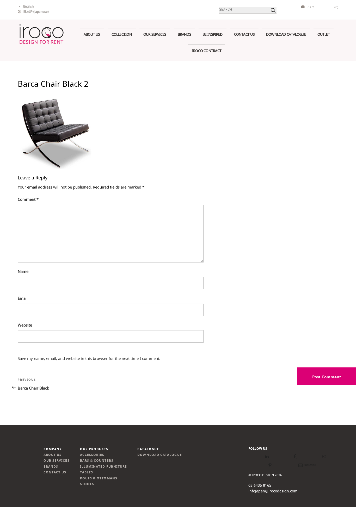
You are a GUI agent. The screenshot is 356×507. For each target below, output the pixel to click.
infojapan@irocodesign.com (272, 491)
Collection (122, 34)
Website (25, 325)
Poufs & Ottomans (98, 478)
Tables (86, 472)
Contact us (244, 34)
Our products (94, 449)
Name (23, 271)
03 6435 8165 (259, 485)
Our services (154, 34)
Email (23, 298)
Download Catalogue (286, 34)
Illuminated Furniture (103, 466)
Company (53, 449)
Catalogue (148, 449)
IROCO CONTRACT (206, 50)
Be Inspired (212, 34)
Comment (28, 199)
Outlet (323, 34)
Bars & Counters (96, 460)
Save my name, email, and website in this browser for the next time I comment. (89, 358)
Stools (87, 484)
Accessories (92, 455)
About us (92, 34)
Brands (184, 34)
